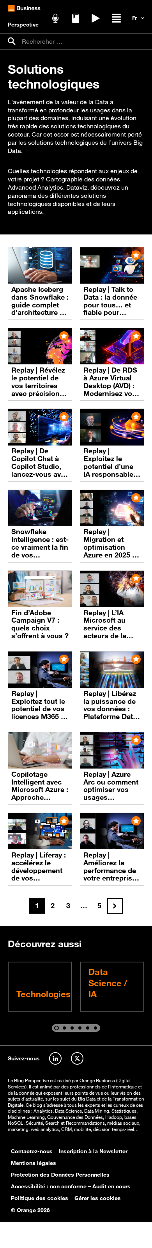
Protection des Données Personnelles (60, 1174)
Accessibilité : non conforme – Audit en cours (71, 1186)
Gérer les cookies (97, 1198)
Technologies (43, 994)
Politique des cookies (39, 1198)
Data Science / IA (107, 982)
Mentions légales (33, 1162)
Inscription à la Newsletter (93, 1151)
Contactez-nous (32, 1151)
